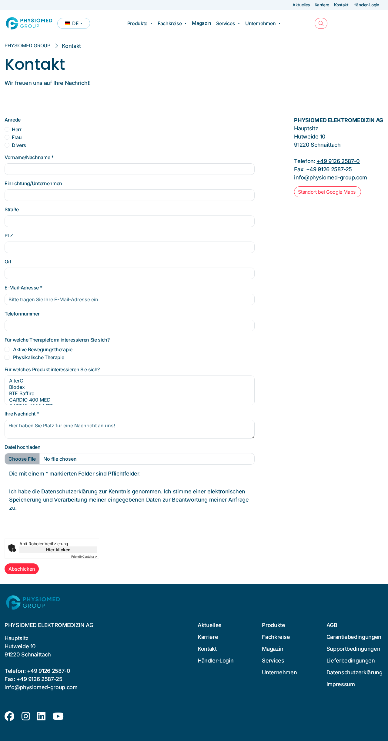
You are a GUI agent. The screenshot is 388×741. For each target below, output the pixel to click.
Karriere (322, 4)
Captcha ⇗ (84, 556)
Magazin (201, 23)
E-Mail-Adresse (23, 288)
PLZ (9, 235)
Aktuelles (301, 4)
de (77, 24)
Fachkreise (170, 23)
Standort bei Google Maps (327, 192)
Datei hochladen (23, 447)
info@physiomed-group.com (330, 177)
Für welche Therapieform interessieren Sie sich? (57, 340)
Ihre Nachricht (22, 414)
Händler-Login (366, 4)
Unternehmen (260, 23)
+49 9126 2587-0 (338, 161)
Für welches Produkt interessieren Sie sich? (52, 369)
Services (225, 23)
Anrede (13, 120)
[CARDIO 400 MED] (129, 400)
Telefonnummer (22, 314)
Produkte (137, 23)
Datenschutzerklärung (69, 491)
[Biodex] (129, 387)
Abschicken (21, 569)
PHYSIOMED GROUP (27, 45)
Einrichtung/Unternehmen (33, 183)
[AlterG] (129, 381)
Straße (12, 209)
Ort (8, 262)
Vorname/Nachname (29, 157)
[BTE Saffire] (129, 393)
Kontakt (341, 4)
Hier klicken (58, 549)
